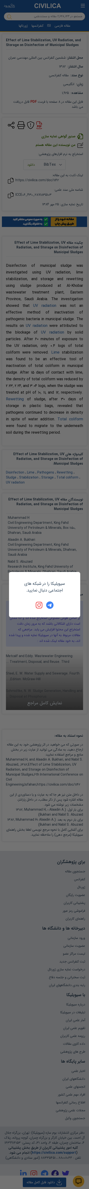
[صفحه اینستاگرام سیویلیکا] (39, 605)
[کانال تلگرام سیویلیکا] (50, 605)
